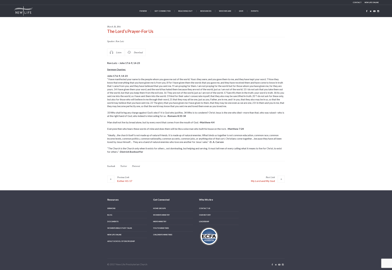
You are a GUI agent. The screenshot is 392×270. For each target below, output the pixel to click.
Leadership (204, 221)
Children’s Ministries (162, 235)
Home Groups (159, 208)
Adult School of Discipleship (121, 241)
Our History (205, 215)
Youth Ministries (161, 228)
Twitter (123, 166)
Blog (109, 215)
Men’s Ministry (159, 221)
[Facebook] (366, 11)
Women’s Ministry (161, 215)
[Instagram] (378, 11)
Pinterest (136, 166)
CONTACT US (204, 208)
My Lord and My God (263, 180)
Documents (113, 221)
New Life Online (114, 235)
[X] (370, 11)
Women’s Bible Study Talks (119, 228)
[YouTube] (374, 11)
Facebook (111, 166)
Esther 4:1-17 (124, 180)
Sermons (111, 208)
